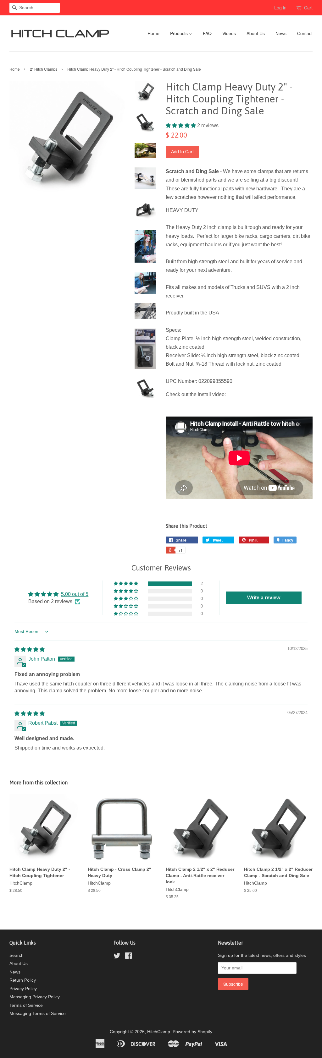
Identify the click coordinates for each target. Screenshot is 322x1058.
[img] (29, 649)
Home (153, 33)
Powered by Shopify (192, 1031)
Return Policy (22, 980)
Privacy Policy (23, 988)
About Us (256, 33)
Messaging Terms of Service (37, 1013)
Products (179, 33)
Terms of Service (26, 1005)
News (280, 33)
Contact (305, 33)
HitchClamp (158, 1031)
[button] (181, 125)
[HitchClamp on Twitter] (117, 957)
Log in (280, 7)
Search (16, 955)
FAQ (207, 33)
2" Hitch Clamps (43, 69)
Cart (308, 7)
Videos (229, 33)
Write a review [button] (263, 597)
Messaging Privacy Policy (34, 997)
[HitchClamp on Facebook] (128, 957)
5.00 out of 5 (74, 594)
